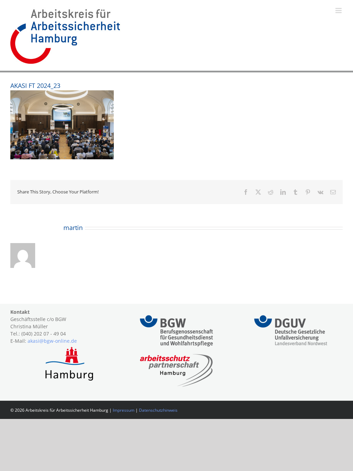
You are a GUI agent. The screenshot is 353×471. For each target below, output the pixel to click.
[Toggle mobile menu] (339, 10)
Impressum (123, 410)
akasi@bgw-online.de (52, 341)
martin (73, 227)
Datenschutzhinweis (158, 410)
